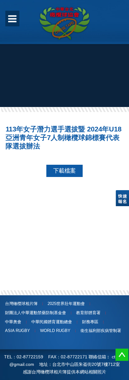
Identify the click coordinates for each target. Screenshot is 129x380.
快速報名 (122, 198)
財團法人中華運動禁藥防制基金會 (35, 312)
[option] (64, 67)
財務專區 (90, 321)
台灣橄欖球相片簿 (21, 303)
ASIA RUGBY (17, 330)
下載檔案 (64, 171)
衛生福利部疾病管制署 (100, 330)
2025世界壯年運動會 (66, 303)
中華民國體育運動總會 (51, 321)
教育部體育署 (88, 312)
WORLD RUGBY (55, 330)
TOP (122, 355)
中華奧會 (13, 321)
